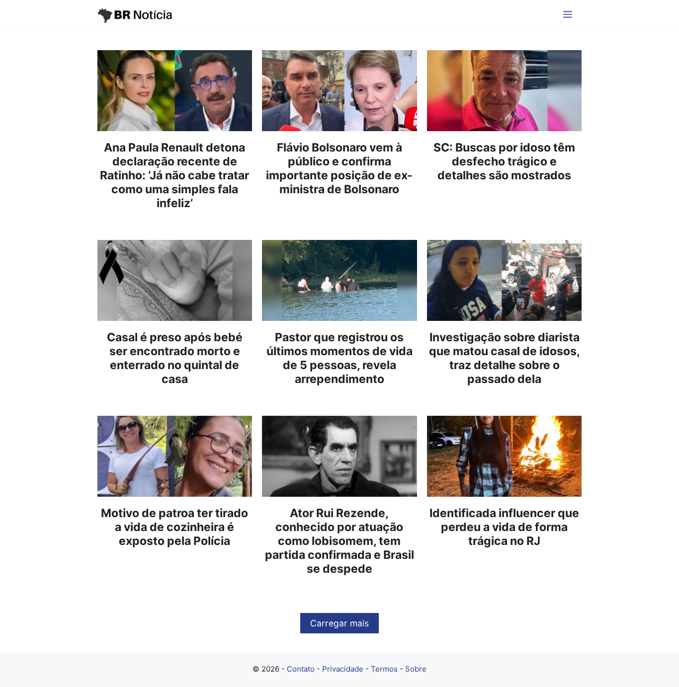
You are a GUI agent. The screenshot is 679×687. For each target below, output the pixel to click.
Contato (301, 669)
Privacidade (342, 669)
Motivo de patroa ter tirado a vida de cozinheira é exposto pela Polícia (174, 527)
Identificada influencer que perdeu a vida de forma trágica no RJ (504, 527)
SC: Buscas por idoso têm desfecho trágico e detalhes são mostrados (504, 161)
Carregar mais (339, 623)
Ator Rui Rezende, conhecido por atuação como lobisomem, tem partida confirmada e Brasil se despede (339, 541)
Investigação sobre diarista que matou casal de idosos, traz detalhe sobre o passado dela (504, 358)
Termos (384, 669)
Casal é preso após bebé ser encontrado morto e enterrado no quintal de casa (175, 358)
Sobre (415, 669)
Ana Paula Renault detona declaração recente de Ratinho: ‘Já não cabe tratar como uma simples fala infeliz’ (174, 175)
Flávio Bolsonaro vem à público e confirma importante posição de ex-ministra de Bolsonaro (339, 168)
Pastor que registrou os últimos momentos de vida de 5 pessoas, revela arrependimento (339, 358)
